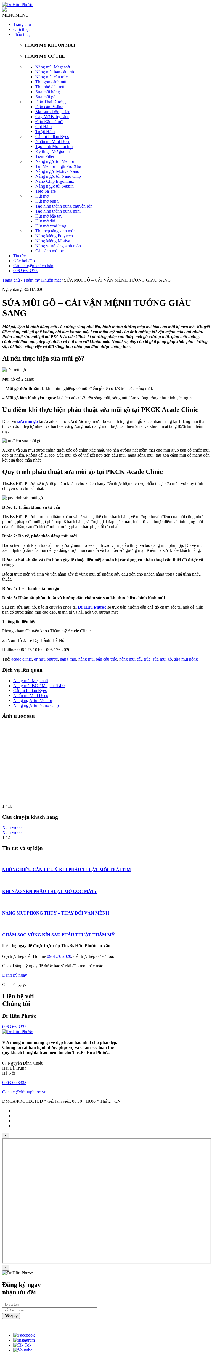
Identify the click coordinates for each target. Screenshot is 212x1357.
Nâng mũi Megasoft (52, 67)
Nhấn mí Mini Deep (52, 141)
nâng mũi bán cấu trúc (97, 659)
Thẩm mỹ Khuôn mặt (42, 280)
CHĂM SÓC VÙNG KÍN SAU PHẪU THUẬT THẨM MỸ (58, 934)
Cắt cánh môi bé (49, 250)
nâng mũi (68, 659)
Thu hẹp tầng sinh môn (55, 231)
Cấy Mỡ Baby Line (52, 116)
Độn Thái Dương (50, 101)
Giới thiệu (22, 29)
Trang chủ (22, 24)
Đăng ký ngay (14, 975)
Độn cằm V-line (49, 106)
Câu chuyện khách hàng (34, 265)
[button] (15, 15)
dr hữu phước (46, 659)
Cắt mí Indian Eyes (52, 136)
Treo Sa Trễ (45, 191)
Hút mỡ (42, 196)
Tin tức (19, 255)
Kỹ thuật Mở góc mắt (54, 151)
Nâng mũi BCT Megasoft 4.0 (39, 685)
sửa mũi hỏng (186, 659)
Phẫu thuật (22, 34)
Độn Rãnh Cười (49, 121)
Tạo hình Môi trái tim (54, 146)
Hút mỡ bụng (47, 201)
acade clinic (21, 659)
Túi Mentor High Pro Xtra (58, 166)
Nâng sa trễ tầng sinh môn (58, 245)
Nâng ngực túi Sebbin (54, 186)
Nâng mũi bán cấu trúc (55, 72)
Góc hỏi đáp (24, 260)
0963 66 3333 (14, 1082)
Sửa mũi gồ (45, 96)
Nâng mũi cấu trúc (51, 77)
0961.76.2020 (59, 956)
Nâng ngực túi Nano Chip (58, 176)
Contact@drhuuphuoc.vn (24, 1092)
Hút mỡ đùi (45, 221)
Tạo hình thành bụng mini (58, 211)
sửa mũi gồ (162, 659)
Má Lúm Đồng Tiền (52, 111)
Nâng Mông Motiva (52, 240)
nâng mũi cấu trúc (134, 659)
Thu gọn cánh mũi (51, 81)
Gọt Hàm (43, 126)
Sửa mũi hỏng (47, 91)
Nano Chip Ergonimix (54, 181)
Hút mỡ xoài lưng (50, 226)
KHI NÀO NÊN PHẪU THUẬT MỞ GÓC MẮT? (49, 891)
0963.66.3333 (25, 270)
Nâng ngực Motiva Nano (57, 171)
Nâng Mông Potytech (54, 236)
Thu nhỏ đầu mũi (50, 86)
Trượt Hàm (45, 131)
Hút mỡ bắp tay (48, 216)
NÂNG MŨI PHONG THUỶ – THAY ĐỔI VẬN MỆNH (55, 913)
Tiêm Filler (44, 156)
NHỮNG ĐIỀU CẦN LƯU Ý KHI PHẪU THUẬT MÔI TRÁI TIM (66, 869)
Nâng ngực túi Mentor (54, 161)
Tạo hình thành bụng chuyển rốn (63, 206)
